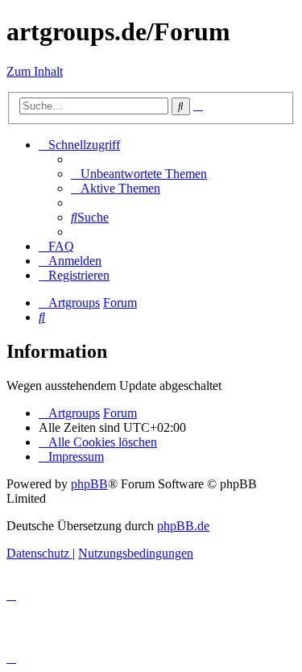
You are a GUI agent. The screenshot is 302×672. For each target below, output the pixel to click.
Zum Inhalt (34, 71)
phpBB (89, 484)
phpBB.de (183, 526)
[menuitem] (139, 173)
